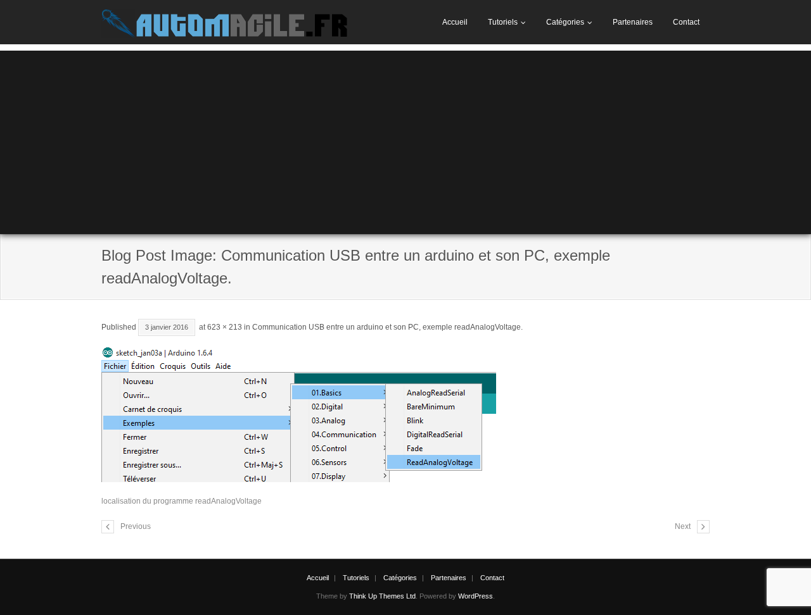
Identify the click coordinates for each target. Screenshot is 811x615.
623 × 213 (224, 327)
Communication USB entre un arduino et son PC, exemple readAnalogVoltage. (387, 327)
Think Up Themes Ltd (382, 596)
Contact (686, 22)
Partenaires (633, 22)
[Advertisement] (405, 139)
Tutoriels (503, 22)
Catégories (565, 22)
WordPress (475, 596)
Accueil (455, 22)
